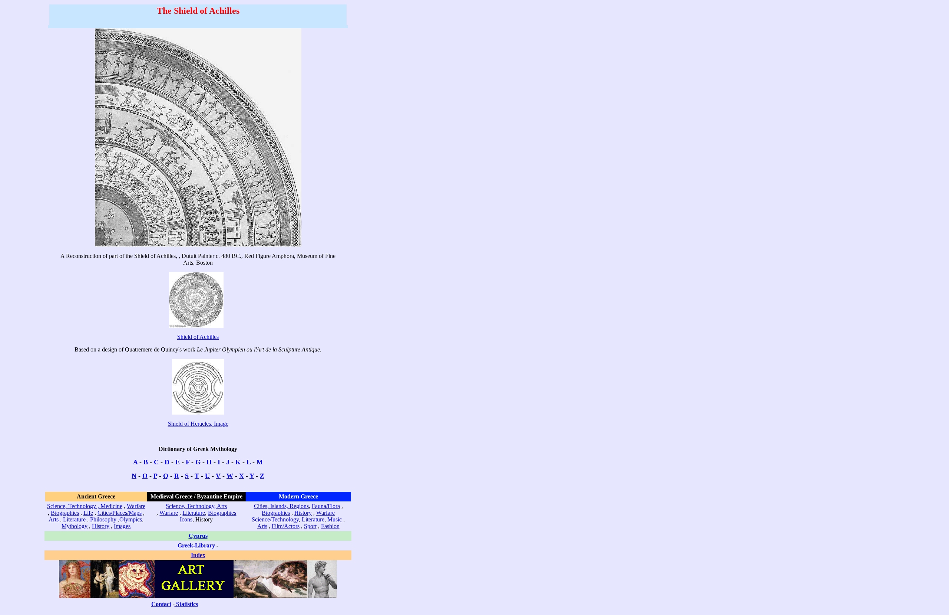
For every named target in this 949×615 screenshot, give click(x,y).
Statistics (187, 604)
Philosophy (103, 519)
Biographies (65, 513)
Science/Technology (275, 519)
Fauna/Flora (326, 506)
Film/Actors (286, 526)
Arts (54, 519)
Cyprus (198, 536)
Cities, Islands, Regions (281, 506)
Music (334, 519)
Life (88, 513)
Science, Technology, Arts (196, 506)
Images (122, 526)
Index (198, 555)
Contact (161, 604)
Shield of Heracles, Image (198, 424)
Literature (74, 519)
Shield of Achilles (198, 337)
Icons (186, 519)
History (100, 526)
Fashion (330, 526)
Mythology (74, 526)
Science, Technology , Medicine (84, 506)
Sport (310, 526)
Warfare (136, 506)
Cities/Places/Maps (119, 513)
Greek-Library (196, 545)
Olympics (130, 519)
